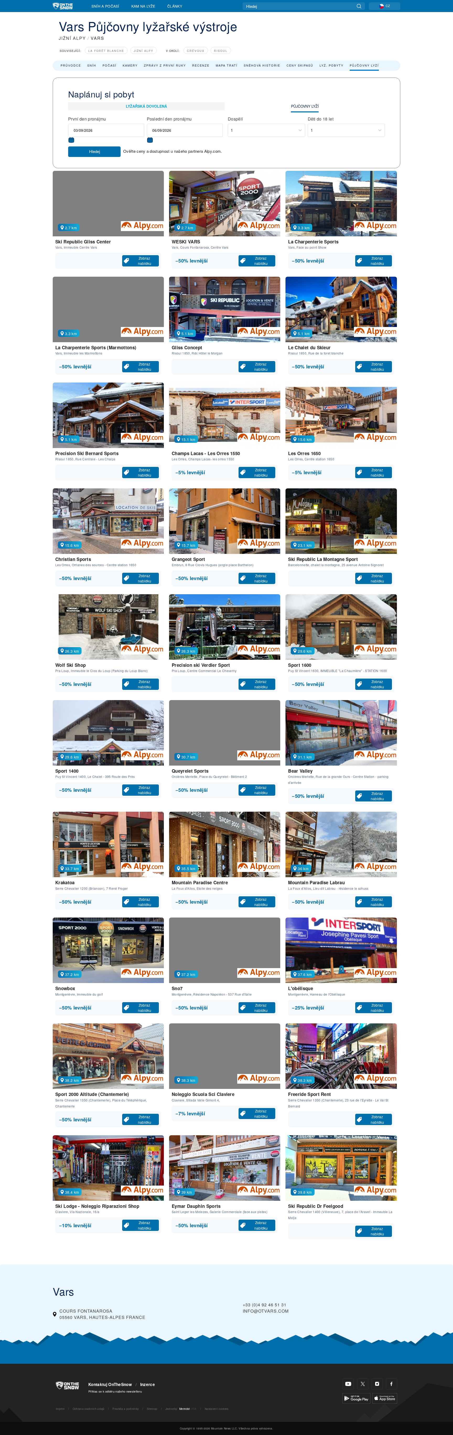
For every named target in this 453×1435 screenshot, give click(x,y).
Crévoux (195, 51)
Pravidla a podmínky (125, 1409)
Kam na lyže (143, 6)
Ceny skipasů (300, 65)
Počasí (109, 65)
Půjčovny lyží (364, 65)
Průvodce (71, 65)
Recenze (200, 65)
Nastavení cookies (216, 1409)
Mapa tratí (227, 65)
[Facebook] (391, 1384)
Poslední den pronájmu (169, 119)
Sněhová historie (262, 65)
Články (174, 6)
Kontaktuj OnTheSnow (110, 1384)
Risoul (221, 51)
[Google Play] (356, 1397)
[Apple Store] (384, 1397)
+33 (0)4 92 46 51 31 (265, 1305)
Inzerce (147, 1384)
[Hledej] (359, 6)
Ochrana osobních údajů (89, 1409)
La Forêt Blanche (106, 51)
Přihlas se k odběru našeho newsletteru (115, 1391)
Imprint (60, 1409)
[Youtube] (348, 1384)
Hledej (94, 151)
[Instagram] (377, 1384)
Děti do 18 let (320, 119)
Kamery (130, 65)
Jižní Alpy (143, 51)
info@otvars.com (266, 1311)
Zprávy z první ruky (165, 65)
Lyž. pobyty (331, 65)
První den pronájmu (87, 119)
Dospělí (235, 119)
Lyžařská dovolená (146, 106)
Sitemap (152, 1409)
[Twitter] (362, 1384)
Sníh (91, 65)
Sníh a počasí (105, 6)
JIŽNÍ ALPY (72, 38)
